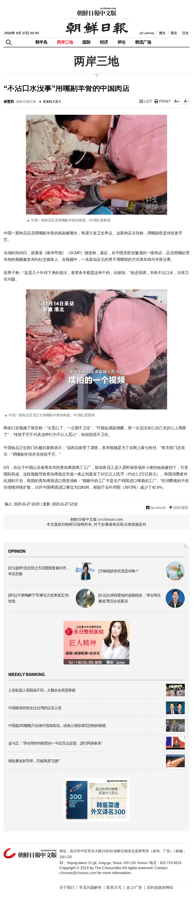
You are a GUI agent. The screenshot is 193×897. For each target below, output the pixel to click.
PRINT (164, 101)
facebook (157, 508)
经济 (104, 42)
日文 (185, 33)
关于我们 (66, 887)
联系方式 (113, 887)
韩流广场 (143, 42)
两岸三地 (65, 42)
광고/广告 (134, 887)
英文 (174, 33)
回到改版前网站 (160, 887)
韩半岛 (41, 42)
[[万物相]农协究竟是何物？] (141, 579)
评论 (121, 42)
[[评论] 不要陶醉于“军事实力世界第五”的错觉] (51, 607)
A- (186, 101)
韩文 (162, 33)
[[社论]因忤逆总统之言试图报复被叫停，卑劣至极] (51, 579)
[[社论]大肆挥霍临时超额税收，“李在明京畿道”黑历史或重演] (141, 607)
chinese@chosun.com (77, 873)
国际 (86, 42)
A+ (176, 101)
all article (147, 33)
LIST (147, 101)
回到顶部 (180, 508)
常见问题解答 (90, 887)
